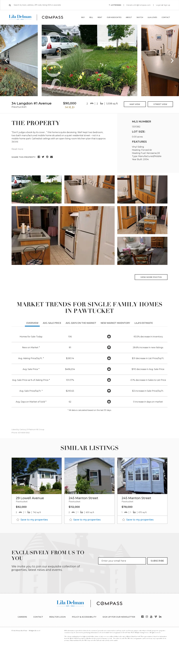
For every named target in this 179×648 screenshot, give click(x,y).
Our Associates (114, 17)
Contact (166, 17)
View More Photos (151, 277)
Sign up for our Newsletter (119, 617)
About (129, 17)
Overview (32, 323)
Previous (6, 60)
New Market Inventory (115, 323)
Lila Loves (152, 17)
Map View (135, 104)
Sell (91, 17)
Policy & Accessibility (84, 617)
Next (172, 60)
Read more (17, 149)
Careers (22, 617)
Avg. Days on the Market (81, 323)
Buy (83, 17)
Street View (160, 104)
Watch (140, 17)
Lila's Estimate (143, 323)
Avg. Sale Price (52, 323)
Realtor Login (57, 617)
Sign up (167, 5)
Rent (100, 17)
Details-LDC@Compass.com (138, 5)
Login (158, 5)
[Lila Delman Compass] (39, 17)
